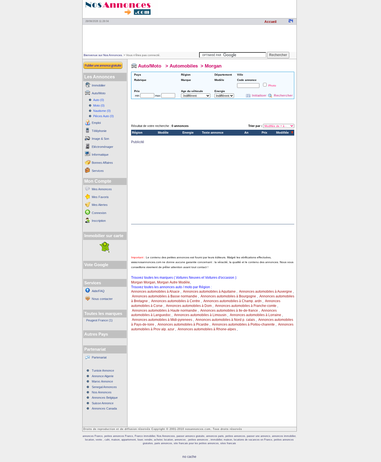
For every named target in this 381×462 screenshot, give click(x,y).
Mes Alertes (100, 204)
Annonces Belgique (105, 397)
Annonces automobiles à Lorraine (255, 315)
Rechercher (283, 95)
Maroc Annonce (102, 381)
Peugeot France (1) (99, 320)
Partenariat (99, 357)
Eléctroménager (102, 146)
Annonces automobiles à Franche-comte (245, 306)
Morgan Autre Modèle (173, 282)
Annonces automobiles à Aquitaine (209, 291)
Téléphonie (99, 131)
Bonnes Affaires (102, 162)
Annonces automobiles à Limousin (200, 315)
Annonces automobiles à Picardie (183, 324)
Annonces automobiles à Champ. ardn (232, 301)
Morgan (213, 66)
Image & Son (100, 138)
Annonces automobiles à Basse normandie (164, 296)
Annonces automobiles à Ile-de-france (229, 310)
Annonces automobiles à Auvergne (265, 291)
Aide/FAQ (98, 291)
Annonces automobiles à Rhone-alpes (207, 329)
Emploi (96, 122)
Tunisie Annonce (103, 370)
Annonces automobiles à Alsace (155, 291)
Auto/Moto (98, 93)
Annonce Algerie (103, 376)
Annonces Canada (104, 408)
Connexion (99, 213)
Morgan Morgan (143, 282)
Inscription (99, 220)
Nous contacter (102, 298)
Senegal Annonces (104, 387)
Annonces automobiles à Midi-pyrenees (162, 320)
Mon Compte (97, 181)
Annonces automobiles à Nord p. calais (225, 320)
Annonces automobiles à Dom (189, 306)
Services (98, 170)
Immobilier (98, 85)
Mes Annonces (102, 189)
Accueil (270, 22)
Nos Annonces (102, 392)
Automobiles (184, 66)
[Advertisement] (231, 8)
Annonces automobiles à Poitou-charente (243, 324)
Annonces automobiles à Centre (175, 301)
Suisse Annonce (103, 403)
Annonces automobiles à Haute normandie (164, 310)
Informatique (100, 154)
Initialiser (259, 95)
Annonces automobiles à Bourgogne (228, 296)
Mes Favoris (100, 197)
